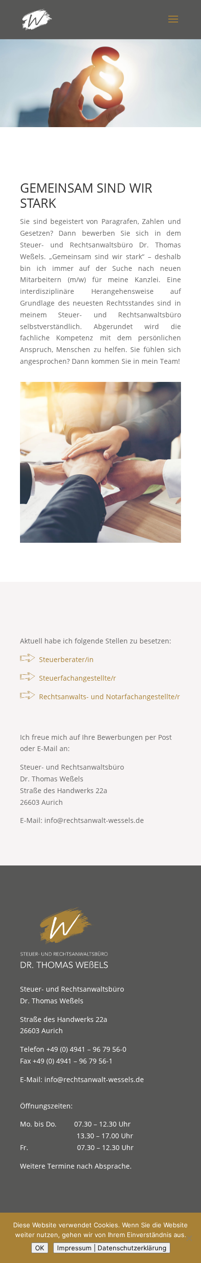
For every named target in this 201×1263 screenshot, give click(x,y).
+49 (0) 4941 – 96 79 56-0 (86, 1049)
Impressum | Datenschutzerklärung (111, 1248)
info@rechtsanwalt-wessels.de (94, 820)
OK (39, 1248)
